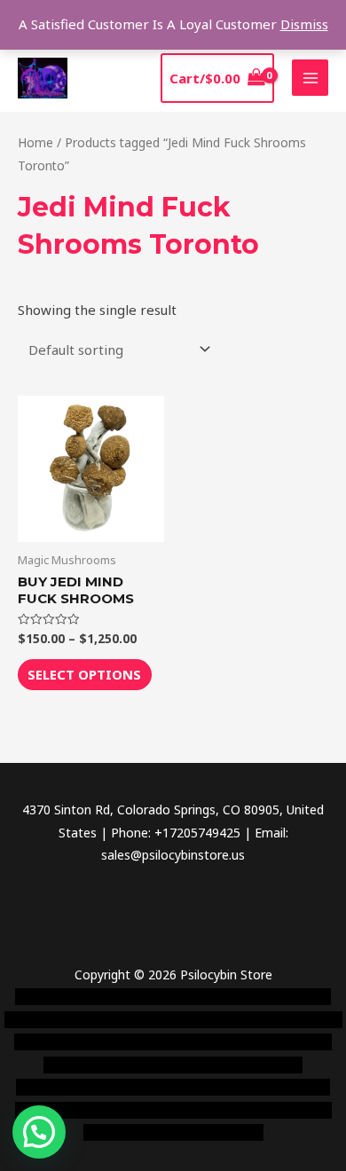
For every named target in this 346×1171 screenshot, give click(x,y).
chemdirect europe (185, 996)
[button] (39, 1132)
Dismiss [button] (304, 24)
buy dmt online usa (251, 1041)
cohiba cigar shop (224, 1087)
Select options (84, 674)
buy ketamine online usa (106, 1019)
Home (35, 142)
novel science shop (69, 996)
